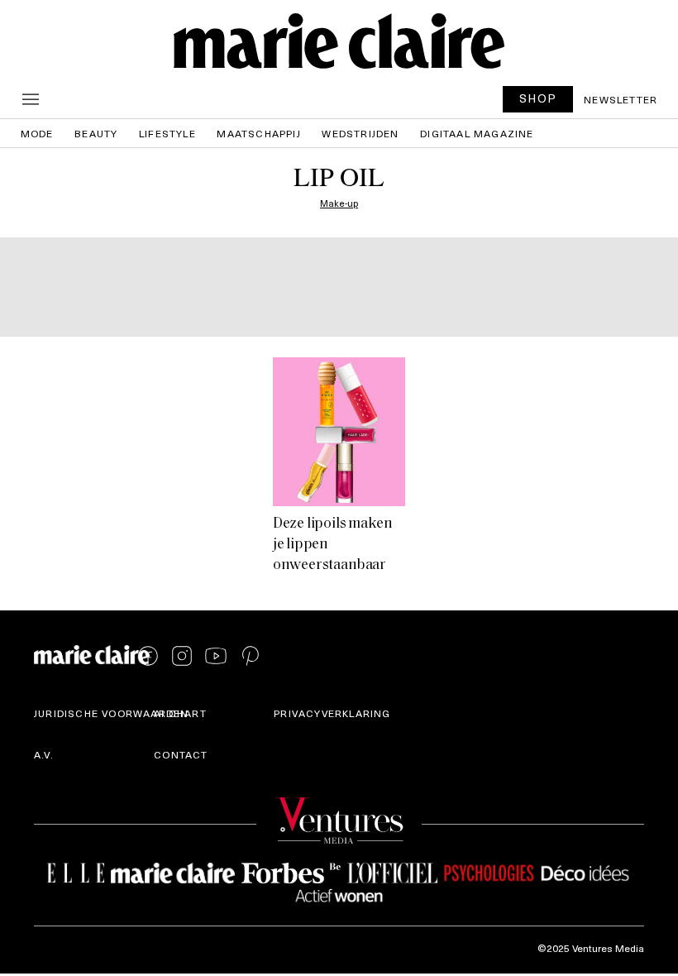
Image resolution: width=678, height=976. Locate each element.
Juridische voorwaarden (111, 713)
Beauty (95, 133)
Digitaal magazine (476, 133)
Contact (181, 754)
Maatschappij (258, 133)
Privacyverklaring (332, 713)
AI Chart (180, 713)
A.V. (44, 754)
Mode (37, 133)
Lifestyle (167, 133)
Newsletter (620, 99)
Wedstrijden (360, 133)
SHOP (538, 98)
